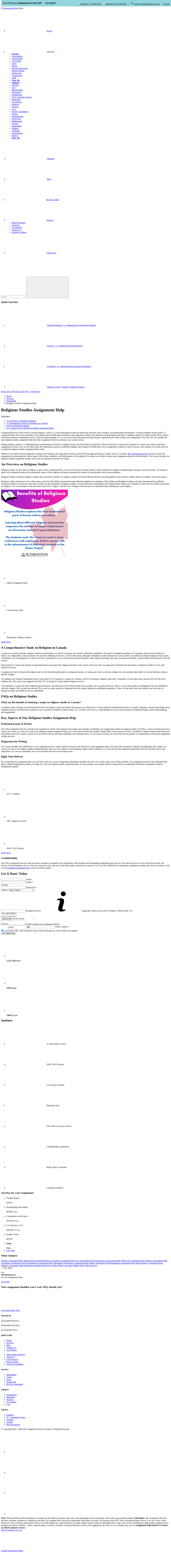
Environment (17, 133)
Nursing (15, 85)
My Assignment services (138, 454)
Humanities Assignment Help (122, 1263)
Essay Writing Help (54, 1265)
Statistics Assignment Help (12, 1265)
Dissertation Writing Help (35, 1265)
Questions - (68, 366)
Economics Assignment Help (13, 1263)
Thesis (14, 66)
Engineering (17, 95)
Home (9, 1340)
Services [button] (50, 51)
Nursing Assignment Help (12, 1261)
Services (9, 1343)
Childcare (16, 131)
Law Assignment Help (84, 1261)
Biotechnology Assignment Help (149, 1263)
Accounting (17, 102)
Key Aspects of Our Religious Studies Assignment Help (30, 428)
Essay (14, 63)
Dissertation (11, 1374)
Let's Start (10, 1250)
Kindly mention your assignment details (42, 924)
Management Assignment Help (37, 1261)
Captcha (4, 924)
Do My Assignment (20, 111)
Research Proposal (19, 68)
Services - (64, 346)
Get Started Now (8, 933)
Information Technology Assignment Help (71, 1263)
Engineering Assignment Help (107, 1261)
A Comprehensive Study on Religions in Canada (26, 423)
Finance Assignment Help (156, 1261)
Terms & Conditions (15, 1364)
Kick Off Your (29, 3)
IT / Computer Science (16, 1417)
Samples (50, 158)
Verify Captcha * (62, 927)
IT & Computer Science (22, 97)
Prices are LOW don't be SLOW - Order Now (20, 391)
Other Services (91, 1265)
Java (13, 109)
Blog (48, 179)
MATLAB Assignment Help (133, 1261)
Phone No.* (31, 887)
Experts (9, 1422)
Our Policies (17, 227)
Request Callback (19, 232)
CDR (14, 78)
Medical (15, 128)
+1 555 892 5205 (94, 4)
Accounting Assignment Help (62, 1261)
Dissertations (17, 59)
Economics (16, 92)
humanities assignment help (18, 868)
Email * (29, 882)
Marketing (16, 99)
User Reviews (12, 1359)
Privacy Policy (12, 1362)
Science (15, 123)
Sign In (166, 4)
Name (28, 879)
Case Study (16, 61)
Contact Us (16, 230)
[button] (29, 220)
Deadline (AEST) (33, 911)
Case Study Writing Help (73, 1265)
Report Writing (18, 71)
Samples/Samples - (71, 325)
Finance (15, 107)
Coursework (17, 75)
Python (15, 114)
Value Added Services (15, 1354)
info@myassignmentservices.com (147, 4)
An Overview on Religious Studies (21, 421)
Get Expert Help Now (10, 1310)
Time (3, 913)
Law (14, 87)
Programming (17, 116)
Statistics (15, 104)
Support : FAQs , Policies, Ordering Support (65, 387)
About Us (16, 225)
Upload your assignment (9, 916)
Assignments (17, 56)
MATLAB (16, 119)
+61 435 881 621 (120, 4)
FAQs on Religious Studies (17, 426)
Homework (16, 73)
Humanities (16, 126)
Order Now (6, 642)
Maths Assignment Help (99, 1263)
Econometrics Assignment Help (39, 1263)
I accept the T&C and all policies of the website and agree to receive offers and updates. (41, 931)
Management (17, 90)
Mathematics (17, 121)
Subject (4, 890)
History (15, 135)
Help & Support (18, 223)
